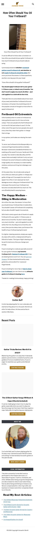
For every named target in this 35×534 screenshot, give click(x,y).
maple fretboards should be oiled (15, 73)
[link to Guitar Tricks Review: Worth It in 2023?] (17, 335)
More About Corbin (17, 462)
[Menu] (2, 4)
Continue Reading (17, 368)
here (23, 274)
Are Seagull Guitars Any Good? (13, 519)
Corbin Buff (17, 300)
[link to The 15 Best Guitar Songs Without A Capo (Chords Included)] (17, 383)
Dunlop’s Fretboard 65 (20, 254)
